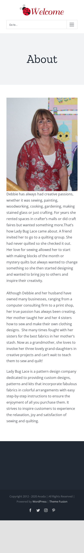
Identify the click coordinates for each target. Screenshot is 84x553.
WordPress (40, 501)
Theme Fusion (58, 501)
